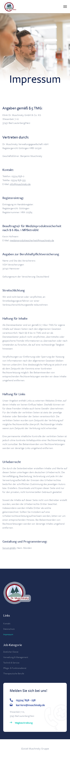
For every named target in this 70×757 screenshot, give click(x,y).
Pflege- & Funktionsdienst (14, 668)
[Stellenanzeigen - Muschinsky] (9, 6)
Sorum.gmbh (9, 548)
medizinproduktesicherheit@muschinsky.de (32, 240)
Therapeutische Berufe (13, 673)
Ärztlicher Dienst (10, 651)
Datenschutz (8, 629)
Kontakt (6, 623)
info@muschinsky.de (20, 184)
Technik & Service (11, 662)
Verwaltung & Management (15, 657)
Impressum (8, 634)
